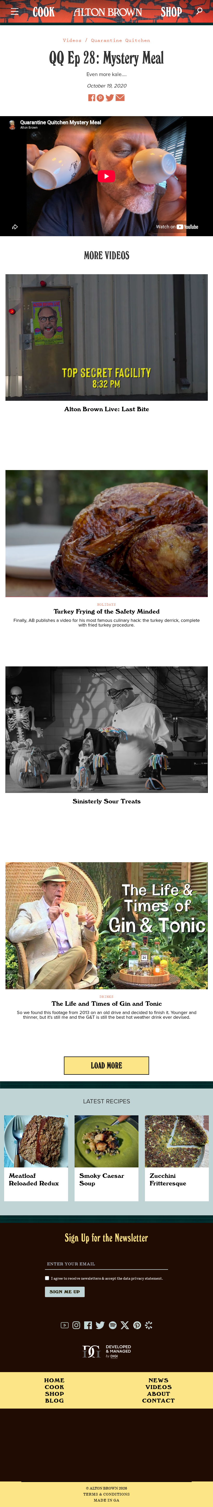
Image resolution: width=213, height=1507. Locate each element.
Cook (54, 1386)
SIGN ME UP (65, 1291)
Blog (54, 1400)
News (159, 1380)
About (158, 1393)
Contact (158, 1400)
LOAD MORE (106, 1067)
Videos (72, 40)
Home (54, 1380)
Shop (54, 1393)
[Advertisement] (106, 1445)
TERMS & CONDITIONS (106, 1494)
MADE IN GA (106, 1500)
